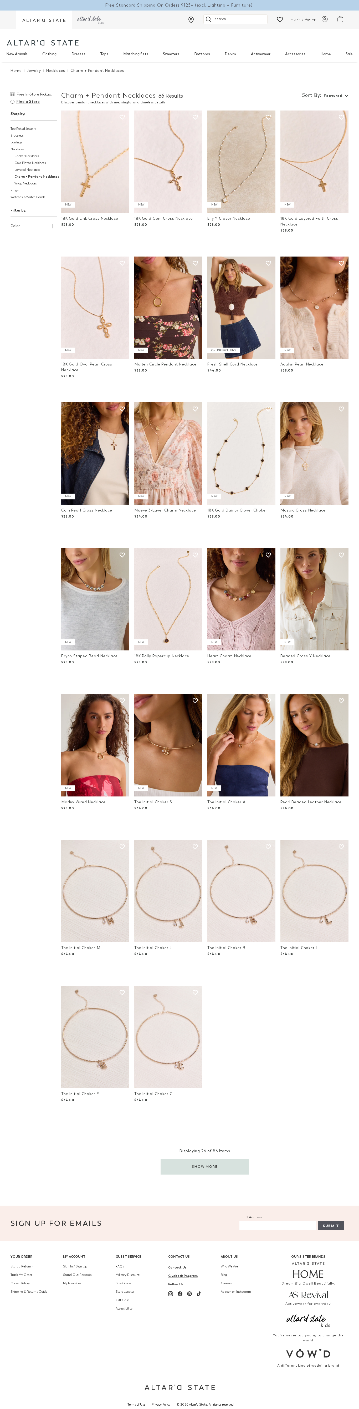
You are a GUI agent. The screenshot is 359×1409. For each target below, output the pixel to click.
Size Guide (123, 1283)
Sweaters (171, 54)
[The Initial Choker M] (95, 891)
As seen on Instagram (236, 1291)
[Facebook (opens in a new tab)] (180, 1294)
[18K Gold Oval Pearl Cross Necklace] (95, 308)
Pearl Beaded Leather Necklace (311, 802)
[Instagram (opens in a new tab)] (170, 1294)
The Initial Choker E (80, 1094)
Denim (230, 54)
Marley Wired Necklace (83, 802)
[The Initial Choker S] (168, 745)
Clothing (49, 54)
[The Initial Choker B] (241, 891)
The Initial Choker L (299, 948)
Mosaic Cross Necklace (303, 510)
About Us (229, 1256)
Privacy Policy (161, 1404)
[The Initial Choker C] (168, 1037)
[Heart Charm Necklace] (241, 599)
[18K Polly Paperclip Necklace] (168, 599)
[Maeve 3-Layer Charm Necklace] (168, 453)
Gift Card (122, 1300)
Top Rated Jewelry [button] (23, 129)
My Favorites (72, 1283)
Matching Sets (135, 54)
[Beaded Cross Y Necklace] (314, 599)
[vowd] (308, 1353)
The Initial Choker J (153, 948)
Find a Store (28, 101)
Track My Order (21, 1275)
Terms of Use (136, 1404)
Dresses (78, 54)
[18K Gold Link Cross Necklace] (95, 162)
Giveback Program (183, 1276)
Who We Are (229, 1266)
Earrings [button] (16, 142)
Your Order (21, 1256)
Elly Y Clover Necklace (228, 218)
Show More (205, 1167)
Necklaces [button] (17, 149)
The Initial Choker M (80, 948)
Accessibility (124, 1308)
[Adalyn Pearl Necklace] (314, 308)
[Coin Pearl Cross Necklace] (95, 453)
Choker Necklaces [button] (26, 156)
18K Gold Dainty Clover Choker (237, 510)
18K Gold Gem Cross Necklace (163, 218)
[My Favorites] (280, 19)
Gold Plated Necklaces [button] (30, 163)
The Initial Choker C (153, 1094)
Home (325, 54)
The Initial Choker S (153, 802)
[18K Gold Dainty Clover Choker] (241, 453)
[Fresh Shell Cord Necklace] (241, 308)
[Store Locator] (191, 20)
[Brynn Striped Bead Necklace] (95, 599)
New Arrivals (17, 54)
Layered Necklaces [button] (27, 170)
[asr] (308, 1294)
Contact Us (179, 1256)
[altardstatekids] (90, 20)
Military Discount (128, 1275)
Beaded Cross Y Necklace (305, 656)
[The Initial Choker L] (314, 891)
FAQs (120, 1266)
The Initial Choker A (226, 802)
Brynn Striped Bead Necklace (89, 656)
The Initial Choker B (226, 948)
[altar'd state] (42, 43)
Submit (331, 1226)
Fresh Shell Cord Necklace (232, 364)
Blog (224, 1275)
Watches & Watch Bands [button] (28, 197)
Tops (104, 54)
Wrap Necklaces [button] (25, 183)
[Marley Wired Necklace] (95, 745)
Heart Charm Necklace (229, 656)
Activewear (260, 54)
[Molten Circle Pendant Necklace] (168, 308)
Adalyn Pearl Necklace (302, 364)
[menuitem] (17, 54)
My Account (74, 1256)
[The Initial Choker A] (241, 745)
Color (15, 226)
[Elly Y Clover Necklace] (241, 162)
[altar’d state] (43, 19)
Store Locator (125, 1291)
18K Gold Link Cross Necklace (89, 218)
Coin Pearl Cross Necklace (86, 510)
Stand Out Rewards (77, 1275)
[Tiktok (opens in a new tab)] (199, 1294)
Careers (226, 1283)
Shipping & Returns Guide (29, 1291)
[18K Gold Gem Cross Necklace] (168, 162)
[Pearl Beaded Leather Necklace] (314, 745)
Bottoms (202, 54)
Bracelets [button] (17, 135)
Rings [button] (14, 190)
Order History (20, 1283)
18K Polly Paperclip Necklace (161, 656)
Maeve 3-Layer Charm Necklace (165, 510)
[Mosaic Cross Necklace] (314, 453)
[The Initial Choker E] (95, 1037)
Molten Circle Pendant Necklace (165, 364)
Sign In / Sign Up (75, 1266)
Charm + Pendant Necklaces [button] (36, 176)
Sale (349, 54)
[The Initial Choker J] (168, 891)
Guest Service (128, 1256)
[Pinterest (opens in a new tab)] (189, 1294)
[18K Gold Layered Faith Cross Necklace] (314, 162)
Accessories (295, 54)
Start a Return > (22, 1266)
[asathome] (308, 1270)
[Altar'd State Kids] (308, 1320)
